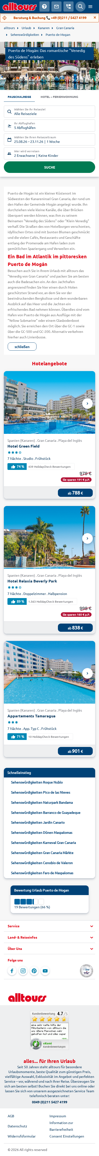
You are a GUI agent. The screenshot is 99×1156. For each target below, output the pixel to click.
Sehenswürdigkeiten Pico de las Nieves (40, 792)
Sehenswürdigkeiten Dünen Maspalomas (41, 832)
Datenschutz (17, 1126)
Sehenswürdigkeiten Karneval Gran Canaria (43, 842)
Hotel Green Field (23, 446)
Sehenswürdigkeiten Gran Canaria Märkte (42, 852)
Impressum (58, 1116)
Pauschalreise (19, 97)
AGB (11, 1116)
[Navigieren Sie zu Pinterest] (34, 970)
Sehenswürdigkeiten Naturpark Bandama (42, 802)
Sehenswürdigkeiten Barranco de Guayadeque (45, 812)
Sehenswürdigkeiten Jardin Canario (38, 822)
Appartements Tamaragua (31, 715)
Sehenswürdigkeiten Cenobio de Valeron (42, 862)
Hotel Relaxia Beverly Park (32, 580)
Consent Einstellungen (67, 1136)
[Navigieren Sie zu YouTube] (45, 970)
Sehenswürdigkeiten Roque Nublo (37, 782)
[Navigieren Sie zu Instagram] (23, 970)
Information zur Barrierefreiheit (61, 1125)
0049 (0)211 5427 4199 (49, 1102)
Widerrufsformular (22, 1136)
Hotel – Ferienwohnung (59, 97)
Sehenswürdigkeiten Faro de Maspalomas (42, 873)
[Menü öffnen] (90, 6)
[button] (49, 926)
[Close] (95, 17)
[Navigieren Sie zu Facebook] (12, 970)
